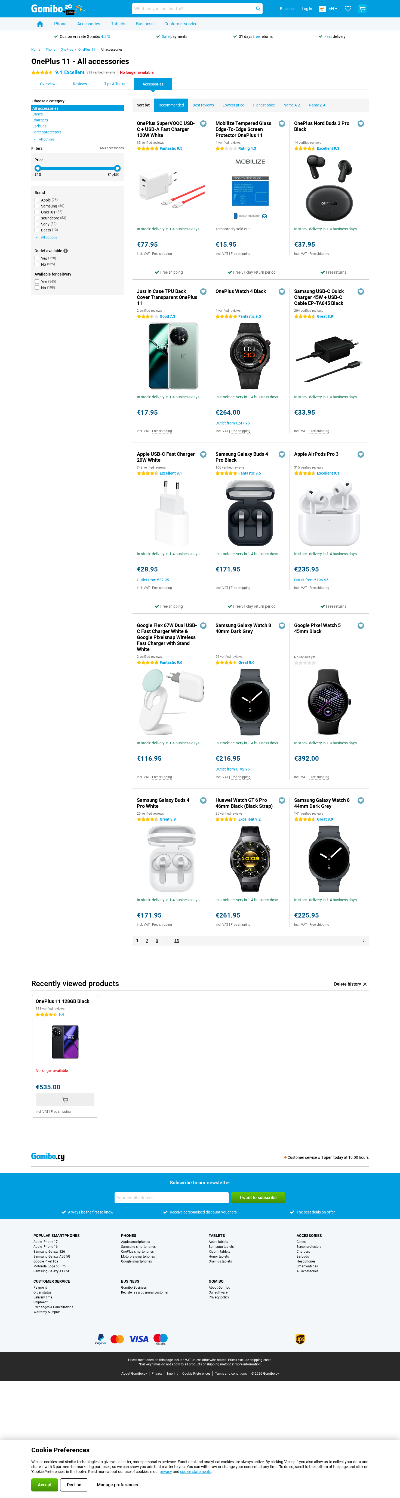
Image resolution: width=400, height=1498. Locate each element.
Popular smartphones (56, 1235)
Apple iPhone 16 (45, 1247)
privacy (166, 1471)
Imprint (172, 1373)
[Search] (258, 8)
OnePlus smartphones (137, 1252)
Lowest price (233, 105)
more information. (248, 1364)
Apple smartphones (135, 1242)
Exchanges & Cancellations (53, 1307)
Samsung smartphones (138, 1247)
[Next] (364, 941)
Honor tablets (219, 1256)
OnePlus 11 (86, 49)
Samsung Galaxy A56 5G (51, 1256)
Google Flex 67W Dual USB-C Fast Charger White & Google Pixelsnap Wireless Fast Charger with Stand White (167, 637)
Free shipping (162, 254)
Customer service (180, 23)
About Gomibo (219, 1287)
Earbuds (303, 1256)
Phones (128, 1235)
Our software (218, 1292)
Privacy (157, 1373)
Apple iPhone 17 (45, 1242)
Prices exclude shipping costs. (250, 1360)
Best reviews (203, 105)
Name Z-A (317, 105)
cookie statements (195, 1471)
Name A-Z (292, 105)
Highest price (264, 105)
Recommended (171, 105)
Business (144, 23)
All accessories (111, 49)
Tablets (118, 23)
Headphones (306, 1261)
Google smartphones (136, 1261)
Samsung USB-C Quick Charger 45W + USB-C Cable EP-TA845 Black (319, 297)
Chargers (303, 1252)
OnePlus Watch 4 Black (241, 291)
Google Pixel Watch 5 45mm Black (317, 628)
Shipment (40, 1302)
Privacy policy (219, 1297)
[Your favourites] (348, 8)
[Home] (40, 23)
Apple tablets (218, 1242)
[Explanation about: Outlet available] (65, 251)
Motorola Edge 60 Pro (49, 1266)
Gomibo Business (134, 1287)
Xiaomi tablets (219, 1252)
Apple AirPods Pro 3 (316, 454)
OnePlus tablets (220, 1261)
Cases (301, 1242)
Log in (307, 9)
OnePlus (67, 49)
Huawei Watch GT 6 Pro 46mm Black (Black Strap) (244, 803)
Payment (40, 1287)
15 (176, 940)
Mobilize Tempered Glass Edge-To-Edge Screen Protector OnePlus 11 (243, 129)
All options (47, 139)
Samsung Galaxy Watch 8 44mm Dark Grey (322, 803)
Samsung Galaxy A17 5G (51, 1271)
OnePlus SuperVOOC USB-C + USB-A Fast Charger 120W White (166, 129)
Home (35, 49)
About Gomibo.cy (134, 1373)
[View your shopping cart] (362, 8)
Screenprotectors (309, 1247)
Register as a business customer (144, 1292)
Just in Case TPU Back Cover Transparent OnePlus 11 (167, 297)
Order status (42, 1292)
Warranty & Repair (46, 1312)
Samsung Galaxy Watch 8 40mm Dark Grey (243, 628)
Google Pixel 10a (45, 1261)
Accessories (88, 23)
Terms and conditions (231, 1373)
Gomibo (216, 1281)
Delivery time (42, 1297)
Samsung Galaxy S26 (49, 1252)
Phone (60, 23)
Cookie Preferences (196, 1373)
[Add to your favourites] (203, 123)
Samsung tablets (221, 1247)
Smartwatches (307, 1266)
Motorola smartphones (138, 1256)
